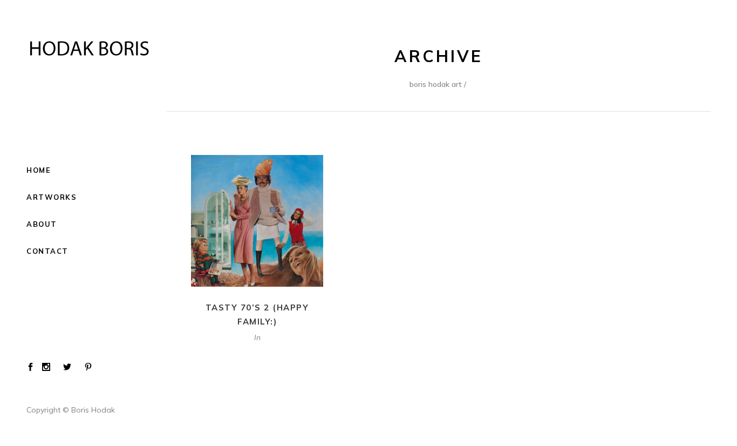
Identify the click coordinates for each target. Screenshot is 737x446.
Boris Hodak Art (436, 84)
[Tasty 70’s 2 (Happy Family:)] (257, 221)
